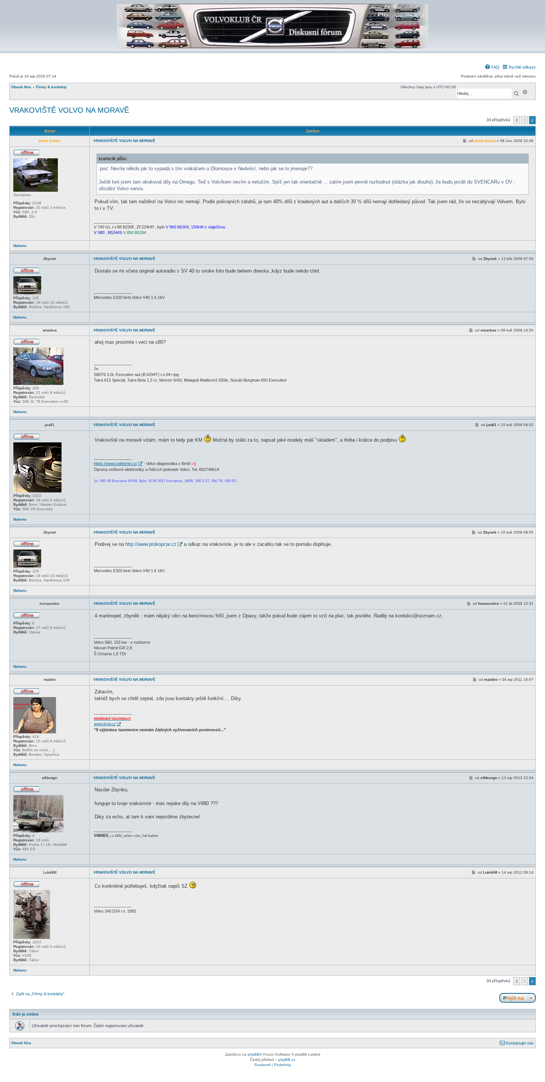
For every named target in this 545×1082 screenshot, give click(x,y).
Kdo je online (26, 1014)
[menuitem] (492, 67)
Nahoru (19, 246)
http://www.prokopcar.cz (150, 544)
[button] (516, 120)
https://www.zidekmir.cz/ (115, 463)
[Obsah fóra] (272, 47)
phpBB (254, 1054)
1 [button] (524, 120)
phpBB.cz (286, 1060)
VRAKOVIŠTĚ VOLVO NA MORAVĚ (69, 110)
